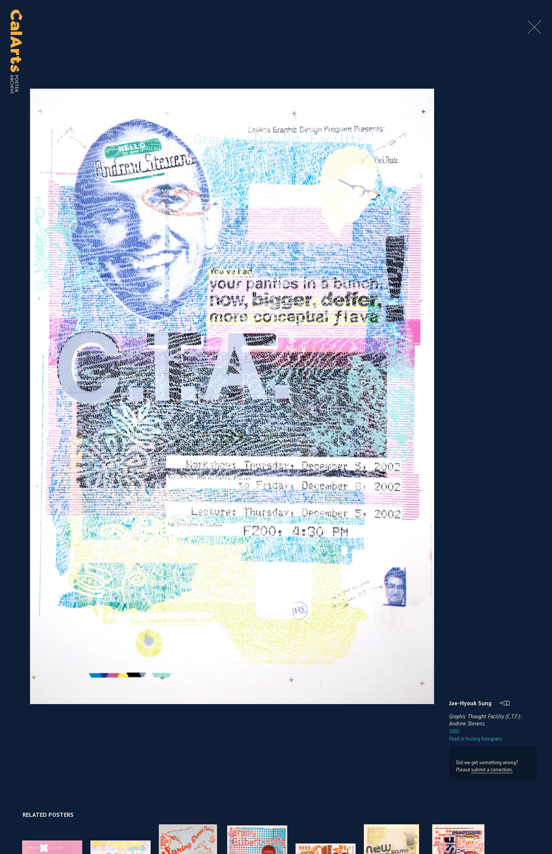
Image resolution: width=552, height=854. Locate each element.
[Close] (534, 31)
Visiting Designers (475, 739)
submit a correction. (492, 769)
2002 (454, 731)
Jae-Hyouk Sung (470, 703)
